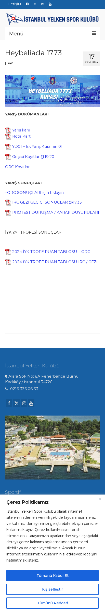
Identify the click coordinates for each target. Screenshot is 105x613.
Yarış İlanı (21, 130)
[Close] (100, 499)
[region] (52, 554)
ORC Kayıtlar (17, 166)
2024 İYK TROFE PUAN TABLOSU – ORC (51, 251)
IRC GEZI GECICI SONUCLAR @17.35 (47, 202)
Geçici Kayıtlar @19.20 (33, 156)
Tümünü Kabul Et (52, 575)
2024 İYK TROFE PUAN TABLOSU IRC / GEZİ (55, 261)
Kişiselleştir (52, 589)
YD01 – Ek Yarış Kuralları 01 (37, 146)
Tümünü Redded (52, 603)
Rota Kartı (22, 136)
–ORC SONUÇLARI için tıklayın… (36, 192)
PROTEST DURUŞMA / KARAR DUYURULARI (55, 212)
